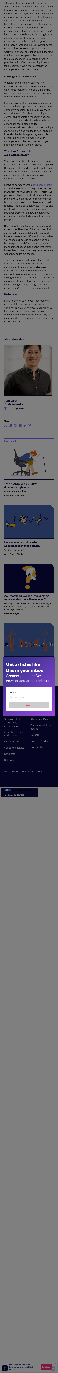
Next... (29, 705)
